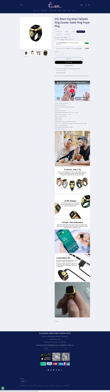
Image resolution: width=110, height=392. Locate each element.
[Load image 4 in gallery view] (45, 53)
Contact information (66, 385)
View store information (61, 72)
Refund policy (39, 385)
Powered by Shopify (32, 385)
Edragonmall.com (26, 385)
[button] (21, 5)
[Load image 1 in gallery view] (26, 53)
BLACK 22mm (81, 31)
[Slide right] (50, 53)
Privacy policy (45, 385)
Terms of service (52, 385)
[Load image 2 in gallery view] (32, 53)
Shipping (62, 39)
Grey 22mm (67, 35)
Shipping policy (59, 385)
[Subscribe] (65, 348)
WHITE (67, 32)
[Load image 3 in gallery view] (39, 53)
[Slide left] (21, 53)
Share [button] (57, 321)
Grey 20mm (59, 35)
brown (74, 32)
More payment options (68, 65)
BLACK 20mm (60, 32)
